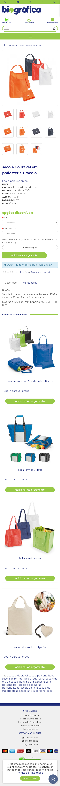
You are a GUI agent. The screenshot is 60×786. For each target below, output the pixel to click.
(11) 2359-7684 (31, 741)
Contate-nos (31, 737)
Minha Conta (29, 23)
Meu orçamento (30, 729)
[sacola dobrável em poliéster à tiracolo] (30, 78)
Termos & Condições (30, 725)
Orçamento (6, 23)
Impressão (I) (9, 229)
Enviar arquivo (31, 247)
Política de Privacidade (30, 722)
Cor (5, 218)
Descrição (11, 282)
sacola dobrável (18, 675)
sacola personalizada (41, 675)
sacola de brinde (12, 678)
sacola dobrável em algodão (30, 647)
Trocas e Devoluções (30, 719)
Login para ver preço (15, 181)
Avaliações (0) (30, 282)
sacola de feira (29, 687)
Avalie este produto (42, 272)
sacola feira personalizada (37, 690)
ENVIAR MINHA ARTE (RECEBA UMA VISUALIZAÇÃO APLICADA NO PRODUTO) (30, 241)
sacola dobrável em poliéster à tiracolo (25, 45)
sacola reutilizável (34, 678)
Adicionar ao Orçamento (24, 255)
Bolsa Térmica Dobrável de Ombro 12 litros (30, 381)
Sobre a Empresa (30, 715)
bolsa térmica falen (30, 558)
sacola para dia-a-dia (23, 681)
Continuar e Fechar (30, 778)
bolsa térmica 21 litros (30, 469)
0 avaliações (21, 272)
